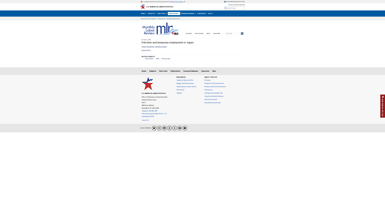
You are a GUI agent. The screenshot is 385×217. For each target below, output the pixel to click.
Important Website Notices (213, 96)
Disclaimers (208, 90)
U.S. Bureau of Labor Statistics (159, 7)
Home (144, 71)
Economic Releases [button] (187, 13)
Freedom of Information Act (214, 83)
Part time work (166, 58)
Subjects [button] (151, 13)
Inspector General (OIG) (185, 80)
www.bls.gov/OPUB (148, 116)
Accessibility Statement (212, 103)
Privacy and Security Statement (215, 86)
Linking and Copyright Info (213, 93)
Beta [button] (210, 13)
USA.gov (179, 93)
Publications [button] (173, 13)
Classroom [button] (201, 13)
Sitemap (207, 80)
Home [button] (143, 13)
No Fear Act (180, 90)
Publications (161, 19)
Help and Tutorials (210, 99)
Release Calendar (234, 4)
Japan (157, 58)
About (208, 33)
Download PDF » (146, 50)
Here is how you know (177, 1)
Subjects (152, 71)
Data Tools (163, 71)
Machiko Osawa (161, 47)
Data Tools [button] (162, 13)
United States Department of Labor (235, 1)
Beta (214, 71)
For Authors (199, 33)
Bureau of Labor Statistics (148, 19)
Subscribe (242, 4)
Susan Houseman (148, 47)
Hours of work (149, 58)
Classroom (205, 71)
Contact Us (145, 120)
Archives (189, 33)
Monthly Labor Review (173, 19)
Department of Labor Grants (186, 86)
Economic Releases (190, 71)
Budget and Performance (185, 83)
